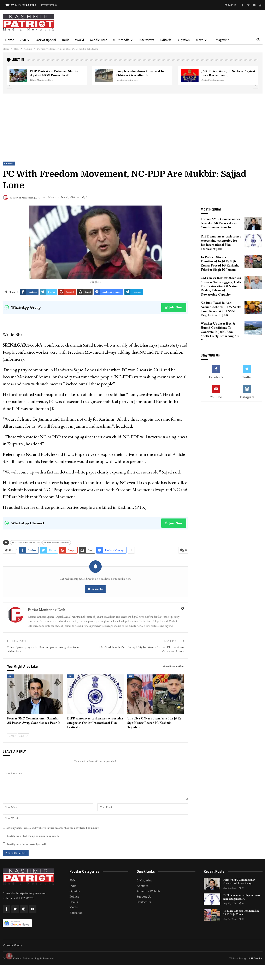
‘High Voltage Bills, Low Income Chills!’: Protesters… (53, 73)
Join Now (175, 307)
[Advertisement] (132, 125)
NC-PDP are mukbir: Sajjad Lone (26, 542)
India (65, 40)
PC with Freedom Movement (56, 542)
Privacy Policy (49, 5)
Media (74, 907)
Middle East (98, 40)
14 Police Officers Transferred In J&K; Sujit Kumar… (241, 912)
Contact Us (144, 902)
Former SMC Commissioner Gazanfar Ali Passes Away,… (239, 881)
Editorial (166, 40)
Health (74, 902)
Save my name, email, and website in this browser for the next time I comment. (52, 828)
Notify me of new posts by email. (26, 844)
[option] (132, 75)
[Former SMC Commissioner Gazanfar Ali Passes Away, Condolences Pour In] (35, 694)
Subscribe (97, 589)
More (199, 40)
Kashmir (8, 163)
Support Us (144, 896)
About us (142, 885)
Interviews (146, 40)
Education (76, 912)
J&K (23, 40)
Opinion (184, 40)
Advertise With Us (148, 891)
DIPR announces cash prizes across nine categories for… (242, 897)
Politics (74, 896)
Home (9, 40)
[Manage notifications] (9, 956)
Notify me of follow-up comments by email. (33, 836)
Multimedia (121, 40)
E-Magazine (221, 40)
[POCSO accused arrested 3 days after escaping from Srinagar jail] (104, 75)
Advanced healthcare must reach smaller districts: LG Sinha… (224, 73)
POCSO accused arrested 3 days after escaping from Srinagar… (139, 73)
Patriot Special (45, 40)
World (79, 40)
